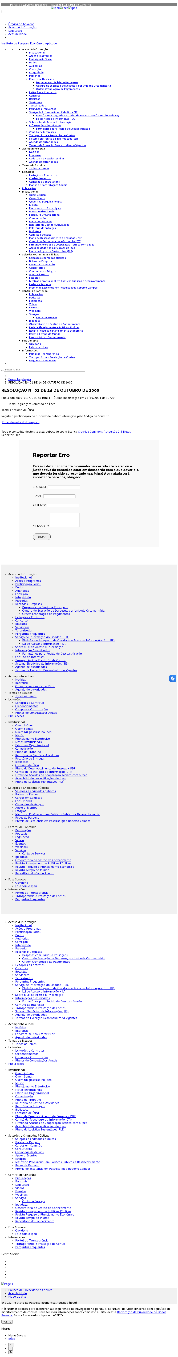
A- (11, 1352)
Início (11, 1338)
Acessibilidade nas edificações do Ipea (52, 248)
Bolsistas (34, 99)
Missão (33, 204)
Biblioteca (35, 231)
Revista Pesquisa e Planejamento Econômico (56, 330)
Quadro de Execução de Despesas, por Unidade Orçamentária (73, 85)
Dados (33, 62)
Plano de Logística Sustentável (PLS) (51, 251)
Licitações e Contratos (42, 92)
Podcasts (34, 297)
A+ (11, 1345)
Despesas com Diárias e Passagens (57, 82)
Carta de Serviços (46, 317)
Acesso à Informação (22, 27)
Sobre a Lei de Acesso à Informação (50, 122)
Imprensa (35, 155)
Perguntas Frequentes (42, 108)
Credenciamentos (40, 178)
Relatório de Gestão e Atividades (49, 224)
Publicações (29, 188)
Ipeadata (34, 320)
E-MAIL (38, 496)
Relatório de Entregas (42, 228)
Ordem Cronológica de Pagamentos (58, 89)
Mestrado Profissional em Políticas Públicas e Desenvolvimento (67, 281)
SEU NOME (40, 487)
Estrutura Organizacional (44, 214)
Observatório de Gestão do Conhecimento (54, 324)
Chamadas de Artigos (42, 271)
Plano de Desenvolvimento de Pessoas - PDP (55, 238)
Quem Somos (37, 198)
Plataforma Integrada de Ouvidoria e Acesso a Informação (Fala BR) (77, 115)
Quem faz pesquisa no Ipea (46, 201)
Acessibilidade (17, 34)
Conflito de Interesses (42, 132)
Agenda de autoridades (43, 142)
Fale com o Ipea (38, 347)
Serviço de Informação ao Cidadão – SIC (53, 112)
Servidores (35, 102)
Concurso (35, 95)
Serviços (34, 314)
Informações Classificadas (45, 125)
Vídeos (33, 304)
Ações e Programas (40, 56)
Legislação (15, 30)
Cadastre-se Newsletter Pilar (46, 158)
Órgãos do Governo (21, 24)
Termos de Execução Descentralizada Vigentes (57, 145)
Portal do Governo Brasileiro (29, 5)
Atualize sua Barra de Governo (71, 5)
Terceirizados (37, 105)
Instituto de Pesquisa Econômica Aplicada (29, 43)
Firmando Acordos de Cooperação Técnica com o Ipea (61, 244)
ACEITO (7, 1321)
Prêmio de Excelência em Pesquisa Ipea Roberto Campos (63, 287)
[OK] (2, 370)
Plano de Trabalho (40, 221)
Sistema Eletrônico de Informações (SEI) (53, 138)
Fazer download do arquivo (20, 422)
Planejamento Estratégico (45, 208)
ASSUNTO (39, 505)
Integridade (36, 72)
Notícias (34, 152)
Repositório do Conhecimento (47, 337)
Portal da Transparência (44, 353)
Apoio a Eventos (39, 274)
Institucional (37, 52)
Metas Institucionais (41, 211)
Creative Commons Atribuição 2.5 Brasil (104, 431)
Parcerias (34, 75)
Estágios (34, 277)
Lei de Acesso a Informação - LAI (55, 118)
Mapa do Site (17, 1296)
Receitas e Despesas (41, 79)
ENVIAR (42, 536)
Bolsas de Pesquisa (40, 261)
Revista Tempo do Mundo (44, 334)
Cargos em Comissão (42, 264)
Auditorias (35, 65)
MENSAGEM (41, 526)
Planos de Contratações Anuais (48, 185)
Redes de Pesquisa (40, 284)
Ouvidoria (35, 344)
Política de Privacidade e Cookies (30, 1290)
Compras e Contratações (44, 181)
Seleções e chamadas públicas (47, 257)
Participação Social (40, 59)
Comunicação (37, 218)
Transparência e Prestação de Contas (52, 135)
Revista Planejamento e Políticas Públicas (54, 327)
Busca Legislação (19, 379)
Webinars (35, 310)
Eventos (34, 307)
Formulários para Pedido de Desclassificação (63, 128)
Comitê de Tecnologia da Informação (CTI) (55, 241)
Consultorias (37, 267)
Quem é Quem (38, 195)
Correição (35, 69)
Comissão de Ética (40, 234)
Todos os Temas (39, 168)
